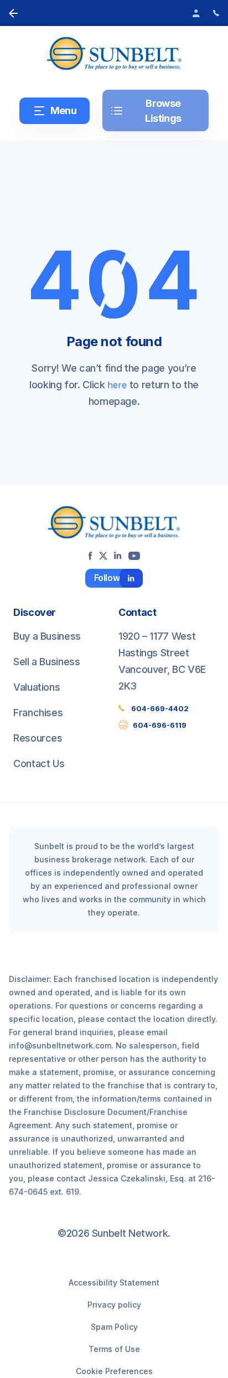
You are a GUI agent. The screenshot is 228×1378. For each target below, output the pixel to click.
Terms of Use (114, 1349)
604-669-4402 (160, 708)
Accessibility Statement (114, 1282)
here (117, 384)
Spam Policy (114, 1326)
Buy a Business (47, 636)
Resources (38, 738)
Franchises (38, 712)
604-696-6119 (159, 725)
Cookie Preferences (114, 1371)
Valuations (36, 687)
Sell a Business (46, 661)
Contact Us (38, 763)
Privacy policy (114, 1304)
